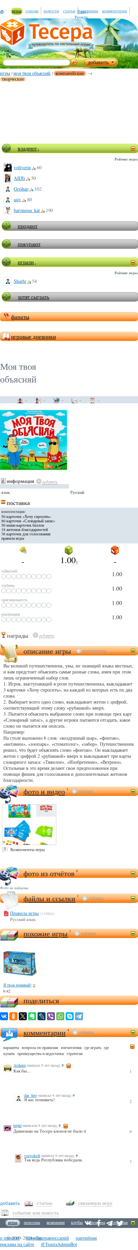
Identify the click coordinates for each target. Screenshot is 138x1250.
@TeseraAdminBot (59, 1244)
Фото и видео (44, 791)
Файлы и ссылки (49, 898)
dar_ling (30, 1095)
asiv (17, 199)
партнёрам (86, 1238)
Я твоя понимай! (17, 984)
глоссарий (59, 1238)
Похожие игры (45, 933)
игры (5, 73)
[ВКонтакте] (4, 1016)
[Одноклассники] (13, 1016)
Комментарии (44, 1032)
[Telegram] (79, 1016)
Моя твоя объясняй (32, 73)
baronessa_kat (27, 210)
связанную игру (95, 1203)
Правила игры (24, 913)
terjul (17, 1125)
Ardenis (19, 1065)
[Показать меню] (133, 1223)
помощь (34, 1238)
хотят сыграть (33, 296)
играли (26, 262)
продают (28, 225)
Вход (81, 11)
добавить (50, 481)
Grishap (21, 189)
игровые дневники (33, 336)
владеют (27, 148)
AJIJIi (19, 178)
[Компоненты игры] (29, 824)
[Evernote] (32, 1016)
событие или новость (36, 1212)
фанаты (20, 317)
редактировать (94, 650)
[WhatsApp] (60, 1016)
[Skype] (70, 1016)
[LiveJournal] (42, 1016)
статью (44, 1203)
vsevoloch (32, 1155)
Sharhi (20, 281)
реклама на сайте (17, 1244)
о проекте (9, 1238)
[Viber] (51, 1016)
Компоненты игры (27, 849)
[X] (23, 1016)
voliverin (22, 167)
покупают (29, 243)
